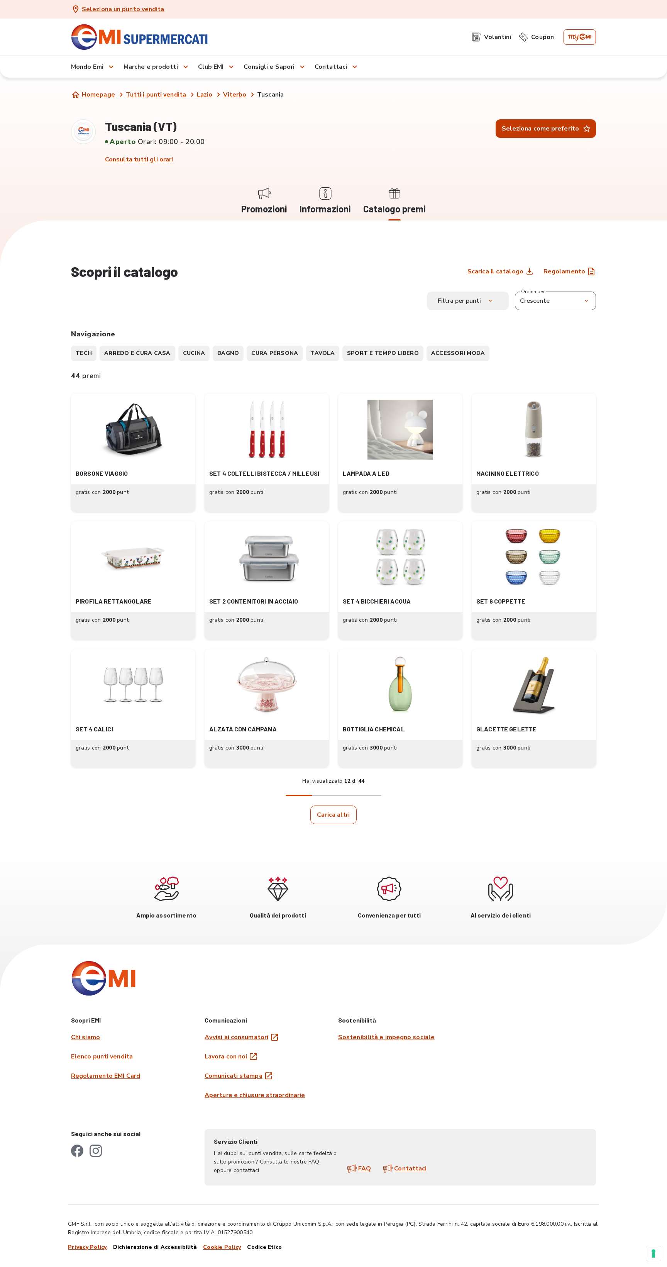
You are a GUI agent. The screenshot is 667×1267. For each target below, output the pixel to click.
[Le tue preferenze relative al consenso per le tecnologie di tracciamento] (653, 1253)
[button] (133, 452)
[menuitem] (491, 37)
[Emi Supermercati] (142, 37)
